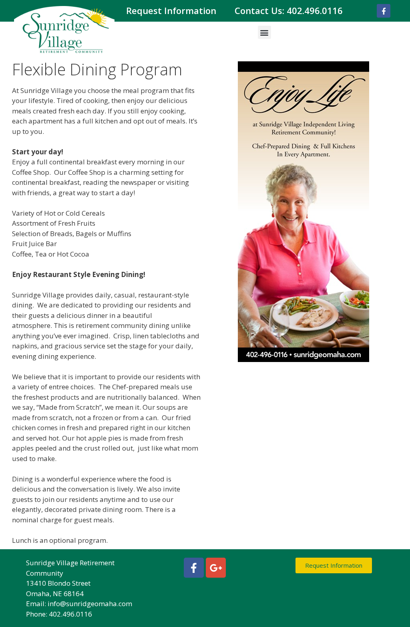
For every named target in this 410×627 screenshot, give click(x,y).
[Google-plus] (216, 568)
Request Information (171, 10)
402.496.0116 (315, 10)
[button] (264, 32)
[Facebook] (383, 11)
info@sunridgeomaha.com (90, 603)
